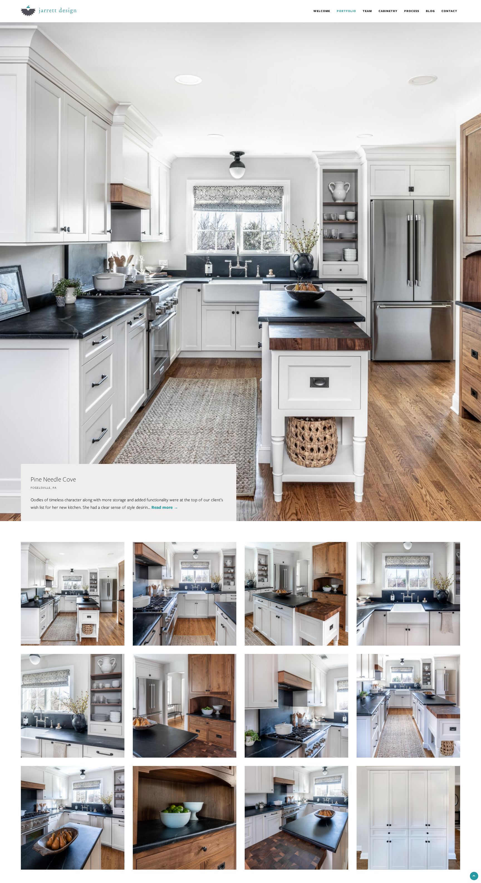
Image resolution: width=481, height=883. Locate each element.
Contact (449, 11)
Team (367, 11)
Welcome (321, 11)
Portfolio (346, 11)
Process (411, 11)
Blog (430, 11)
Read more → (164, 507)
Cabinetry (388, 11)
